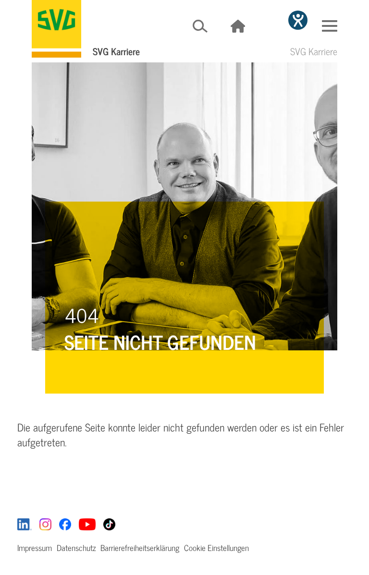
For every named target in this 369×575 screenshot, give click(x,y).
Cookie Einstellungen (216, 547)
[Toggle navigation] (329, 25)
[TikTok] (109, 523)
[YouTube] (87, 523)
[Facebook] (65, 523)
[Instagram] (45, 523)
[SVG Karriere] (56, 29)
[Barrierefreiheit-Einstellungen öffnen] (298, 20)
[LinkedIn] (24, 523)
